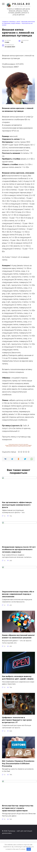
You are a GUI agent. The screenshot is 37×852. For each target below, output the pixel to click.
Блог (18, 21)
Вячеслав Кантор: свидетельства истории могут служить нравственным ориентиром (17, 808)
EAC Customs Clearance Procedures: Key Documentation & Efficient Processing (18, 763)
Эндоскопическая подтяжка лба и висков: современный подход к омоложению (18, 594)
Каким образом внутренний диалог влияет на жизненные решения (18, 636)
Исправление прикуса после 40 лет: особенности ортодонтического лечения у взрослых (19, 549)
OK (29, 849)
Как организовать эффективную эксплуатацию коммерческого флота (17, 504)
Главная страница (9, 21)
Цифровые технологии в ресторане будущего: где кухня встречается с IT (17, 720)
